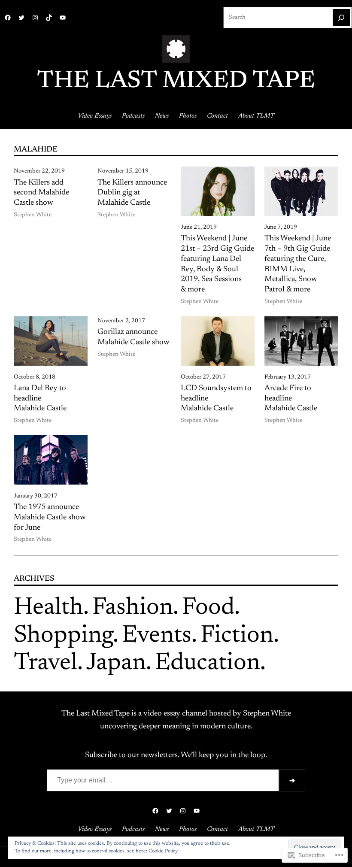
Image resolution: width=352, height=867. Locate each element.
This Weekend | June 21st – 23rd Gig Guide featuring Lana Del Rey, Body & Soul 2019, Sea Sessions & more (217, 264)
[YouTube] (62, 17)
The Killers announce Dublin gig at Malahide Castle (132, 193)
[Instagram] (35, 17)
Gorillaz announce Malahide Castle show (133, 337)
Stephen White (33, 215)
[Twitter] (21, 17)
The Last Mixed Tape (176, 82)
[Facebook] (7, 17)
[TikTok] (49, 17)
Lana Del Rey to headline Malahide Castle (40, 399)
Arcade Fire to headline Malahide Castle (290, 399)
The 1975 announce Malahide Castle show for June (50, 517)
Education (207, 664)
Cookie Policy (163, 851)
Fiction (236, 636)
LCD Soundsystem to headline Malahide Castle (216, 399)
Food (208, 608)
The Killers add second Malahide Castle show (41, 193)
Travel (45, 664)
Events (156, 636)
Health (48, 608)
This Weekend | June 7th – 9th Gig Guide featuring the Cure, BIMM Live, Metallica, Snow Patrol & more (297, 264)
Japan (116, 664)
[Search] (341, 17)
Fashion (132, 608)
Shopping (63, 636)
